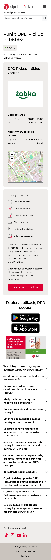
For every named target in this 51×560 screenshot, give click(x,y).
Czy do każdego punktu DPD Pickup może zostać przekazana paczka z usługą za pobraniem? (23, 482)
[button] (25, 163)
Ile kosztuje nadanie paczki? (20, 472)
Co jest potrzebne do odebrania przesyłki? (23, 410)
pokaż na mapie (12, 57)
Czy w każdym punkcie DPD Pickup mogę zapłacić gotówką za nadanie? (22, 495)
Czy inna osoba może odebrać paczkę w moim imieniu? (21, 420)
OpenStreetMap (32, 181)
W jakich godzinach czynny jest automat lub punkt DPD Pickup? (23, 368)
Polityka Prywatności (25, 546)
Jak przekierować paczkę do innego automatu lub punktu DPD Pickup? (21, 432)
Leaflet (25, 181)
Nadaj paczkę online (25, 287)
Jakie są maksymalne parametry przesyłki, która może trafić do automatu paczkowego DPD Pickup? (23, 460)
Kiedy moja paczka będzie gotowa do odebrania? (19, 401)
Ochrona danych (25, 551)
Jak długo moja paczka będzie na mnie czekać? (23, 378)
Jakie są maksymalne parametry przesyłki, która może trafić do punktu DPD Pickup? (23, 445)
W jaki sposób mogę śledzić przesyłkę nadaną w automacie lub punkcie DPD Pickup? (22, 508)
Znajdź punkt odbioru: (16, 12)
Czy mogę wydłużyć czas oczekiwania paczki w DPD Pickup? (20, 389)
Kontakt (25, 555)
